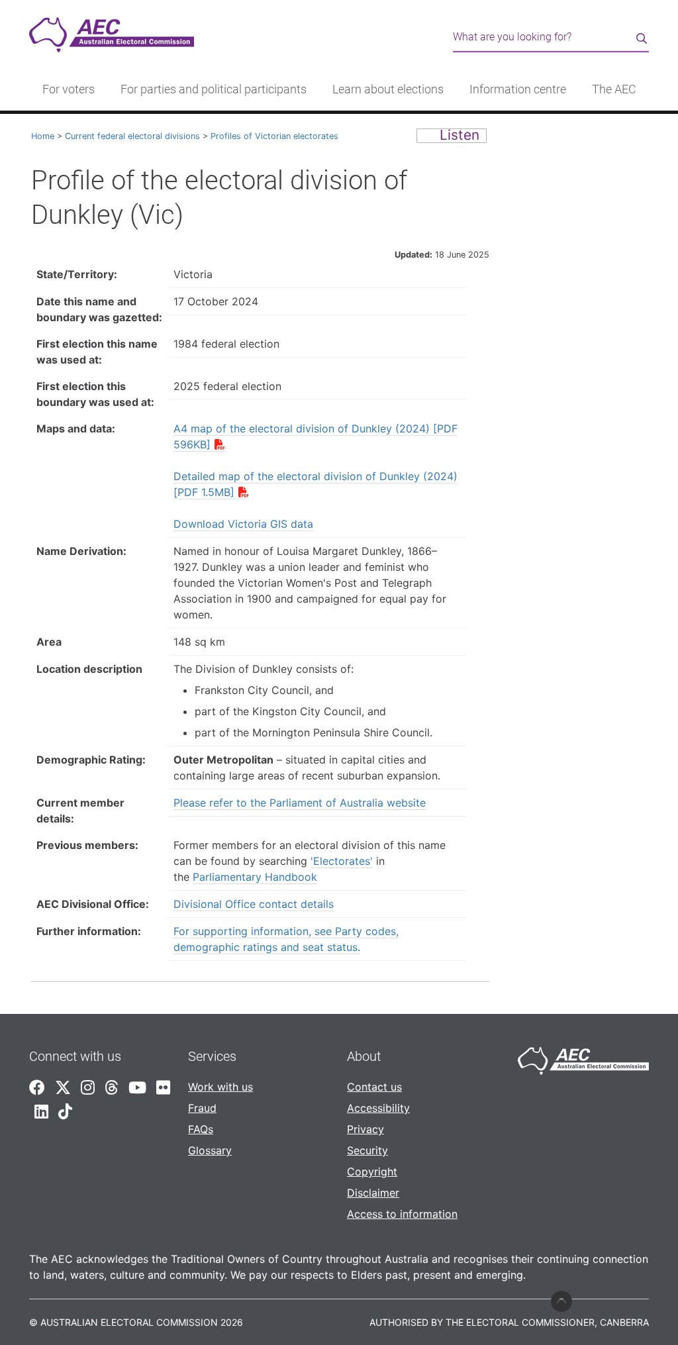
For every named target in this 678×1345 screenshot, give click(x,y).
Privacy (365, 1129)
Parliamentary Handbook (255, 876)
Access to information (402, 1213)
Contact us (374, 1086)
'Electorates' (342, 861)
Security (367, 1150)
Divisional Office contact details (253, 904)
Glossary (210, 1150)
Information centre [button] (517, 89)
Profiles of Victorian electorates (274, 136)
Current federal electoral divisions (132, 136)
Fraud (202, 1108)
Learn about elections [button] (388, 89)
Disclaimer (373, 1192)
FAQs (200, 1129)
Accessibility (378, 1108)
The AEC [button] (614, 89)
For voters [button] (68, 89)
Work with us (220, 1086)
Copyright (372, 1171)
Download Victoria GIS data (243, 523)
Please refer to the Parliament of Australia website (299, 802)
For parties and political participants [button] (214, 89)
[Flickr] (163, 1087)
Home (42, 136)
